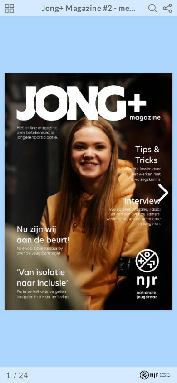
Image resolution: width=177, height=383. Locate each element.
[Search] (153, 8)
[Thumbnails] (9, 8)
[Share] (167, 8)
